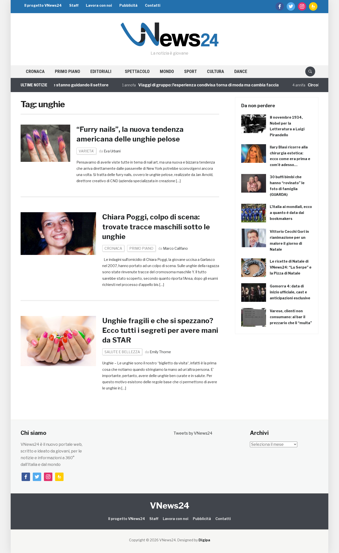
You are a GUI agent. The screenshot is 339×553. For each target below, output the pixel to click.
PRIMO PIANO (67, 71)
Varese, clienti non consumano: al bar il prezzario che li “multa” (291, 317)
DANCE (240, 71)
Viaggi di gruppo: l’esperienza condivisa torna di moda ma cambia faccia (200, 85)
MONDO (167, 71)
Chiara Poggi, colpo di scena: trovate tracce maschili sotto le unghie (156, 227)
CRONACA (35, 71)
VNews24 (169, 505)
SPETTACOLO (137, 71)
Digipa (204, 540)
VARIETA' (86, 151)
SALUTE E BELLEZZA (122, 352)
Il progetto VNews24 (43, 5)
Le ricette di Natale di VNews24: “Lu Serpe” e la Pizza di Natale (290, 267)
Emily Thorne (160, 352)
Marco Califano (175, 248)
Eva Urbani (112, 151)
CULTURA (215, 71)
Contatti (152, 5)
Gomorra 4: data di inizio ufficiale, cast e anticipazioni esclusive (290, 292)
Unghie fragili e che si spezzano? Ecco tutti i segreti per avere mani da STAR (160, 330)
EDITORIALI (100, 71)
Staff (73, 5)
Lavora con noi (99, 5)
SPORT (190, 71)
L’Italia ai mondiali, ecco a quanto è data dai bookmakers (291, 213)
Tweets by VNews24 (192, 433)
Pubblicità (128, 5)
